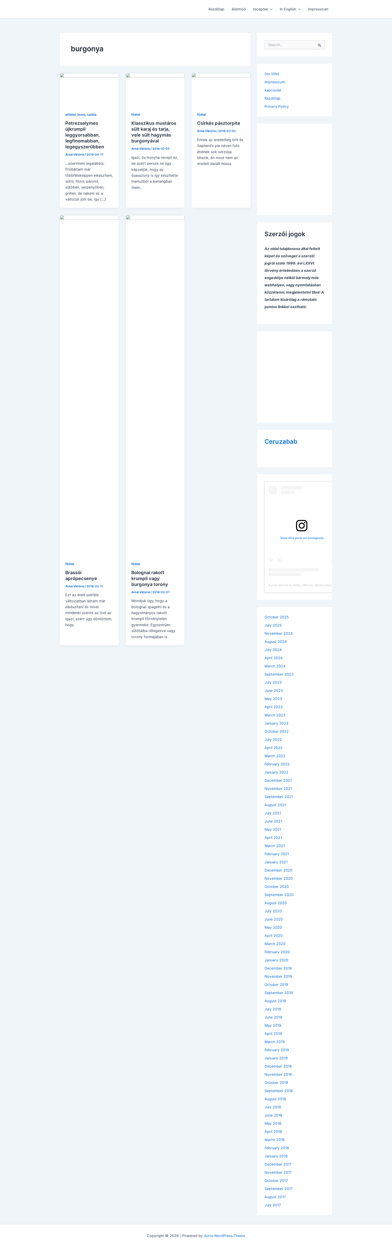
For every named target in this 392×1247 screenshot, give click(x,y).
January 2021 (276, 862)
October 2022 (277, 731)
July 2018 (273, 1107)
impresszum (318, 9)
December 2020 (278, 870)
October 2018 (276, 1082)
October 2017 (276, 1180)
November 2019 (278, 976)
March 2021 (275, 845)
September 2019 (279, 992)
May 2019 (273, 1025)
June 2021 (273, 821)
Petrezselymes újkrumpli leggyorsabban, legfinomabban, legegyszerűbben (84, 134)
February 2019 (277, 1050)
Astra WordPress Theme (224, 1235)
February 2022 (277, 764)
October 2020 (277, 886)
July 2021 (273, 813)
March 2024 (275, 666)
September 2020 (279, 894)
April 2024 (274, 658)
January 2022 (276, 772)
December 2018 (278, 1066)
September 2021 (279, 796)
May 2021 (273, 829)
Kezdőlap (216, 9)
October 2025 (277, 617)
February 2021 (277, 854)
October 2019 (276, 984)
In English (288, 9)
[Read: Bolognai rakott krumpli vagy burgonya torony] (155, 384)
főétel (135, 114)
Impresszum (275, 82)
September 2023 (279, 674)
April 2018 (273, 1131)
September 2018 (279, 1090)
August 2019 (275, 1001)
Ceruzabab (281, 441)
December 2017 (278, 1164)
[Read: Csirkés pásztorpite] (221, 89)
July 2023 (273, 682)
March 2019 (275, 1041)
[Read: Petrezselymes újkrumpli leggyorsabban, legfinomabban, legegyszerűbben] (89, 89)
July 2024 (273, 649)
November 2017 (278, 1172)
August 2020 (276, 903)
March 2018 (275, 1139)
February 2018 (277, 1148)
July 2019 (273, 1009)
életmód (239, 9)
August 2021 (275, 805)
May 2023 (273, 698)
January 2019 (276, 1058)
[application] (270, 9)
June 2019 (273, 1017)
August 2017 (275, 1197)
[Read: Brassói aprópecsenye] (89, 384)
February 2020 (277, 952)
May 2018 (273, 1123)
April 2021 (273, 837)
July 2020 (273, 911)
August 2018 (275, 1099)
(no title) (272, 73)
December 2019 (278, 968)
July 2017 (273, 1205)
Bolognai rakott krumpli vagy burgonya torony (149, 578)
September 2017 (279, 1188)
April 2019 (273, 1033)
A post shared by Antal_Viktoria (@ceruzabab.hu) (303, 585)
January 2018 (276, 1156)
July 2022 (273, 739)
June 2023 (274, 690)
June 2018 (273, 1115)
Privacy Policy (277, 106)
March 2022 (275, 756)
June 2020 (274, 919)
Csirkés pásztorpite (218, 123)
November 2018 (278, 1074)
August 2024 (276, 641)
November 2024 (279, 633)
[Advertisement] (295, 166)
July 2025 (273, 625)
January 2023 (276, 723)
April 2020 (274, 935)
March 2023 (275, 715)
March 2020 (275, 943)
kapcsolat (273, 90)
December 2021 (278, 780)
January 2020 (276, 960)
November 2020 (279, 878)
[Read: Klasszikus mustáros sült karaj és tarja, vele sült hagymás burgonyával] (155, 89)
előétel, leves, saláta (80, 114)
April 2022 (274, 747)
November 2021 (278, 788)
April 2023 (274, 707)
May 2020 (273, 927)
